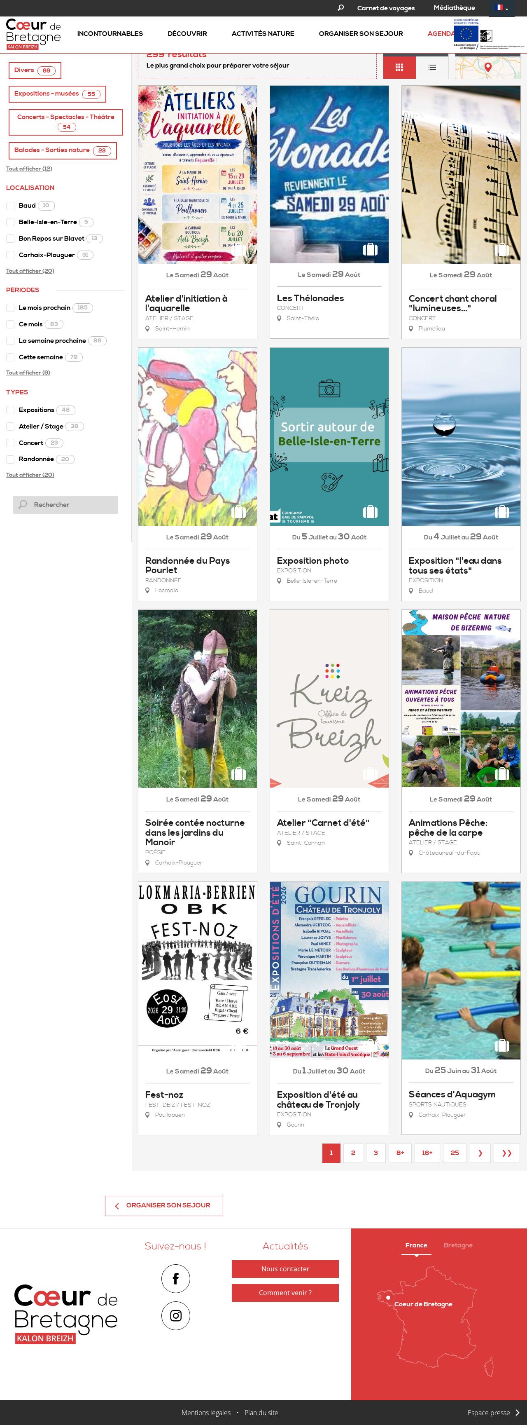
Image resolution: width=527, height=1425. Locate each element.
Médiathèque (454, 8)
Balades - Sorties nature (60, 150)
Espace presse (489, 1412)
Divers (32, 70)
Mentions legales (206, 1412)
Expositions (44, 410)
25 (455, 1153)
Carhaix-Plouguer (53, 255)
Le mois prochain (53, 308)
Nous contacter (285, 1268)
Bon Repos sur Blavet (58, 238)
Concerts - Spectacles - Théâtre (65, 122)
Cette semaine (48, 357)
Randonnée (44, 459)
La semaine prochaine (60, 341)
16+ (427, 1153)
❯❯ (506, 1153)
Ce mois (38, 324)
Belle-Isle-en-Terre (53, 222)
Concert (38, 443)
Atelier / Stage (49, 426)
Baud (34, 206)
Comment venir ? (285, 1292)
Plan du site (261, 1412)
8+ (400, 1153)
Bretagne (458, 1245)
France (416, 1245)
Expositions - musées (54, 93)
